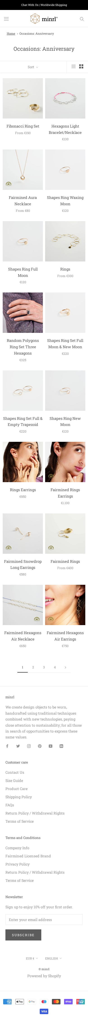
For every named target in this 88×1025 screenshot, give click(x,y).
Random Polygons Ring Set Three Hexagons (23, 346)
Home (11, 33)
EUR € (30, 958)
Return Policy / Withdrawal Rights (35, 813)
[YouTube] (50, 746)
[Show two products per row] (81, 66)
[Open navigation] (6, 19)
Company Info (17, 847)
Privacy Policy (17, 864)
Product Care (16, 788)
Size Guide (14, 780)
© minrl (44, 969)
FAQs (9, 805)
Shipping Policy (18, 796)
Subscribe (23, 935)
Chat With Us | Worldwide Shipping (44, 5)
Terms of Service (19, 821)
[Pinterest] (40, 746)
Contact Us (14, 772)
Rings (65, 269)
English (51, 958)
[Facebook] (7, 746)
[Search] (82, 19)
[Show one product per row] (74, 66)
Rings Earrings (23, 489)
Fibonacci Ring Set (23, 126)
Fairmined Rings (65, 561)
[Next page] (65, 667)
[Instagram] (29, 746)
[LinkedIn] (61, 746)
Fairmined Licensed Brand (28, 855)
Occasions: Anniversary (36, 33)
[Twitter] (18, 746)
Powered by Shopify (44, 975)
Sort (31, 67)
